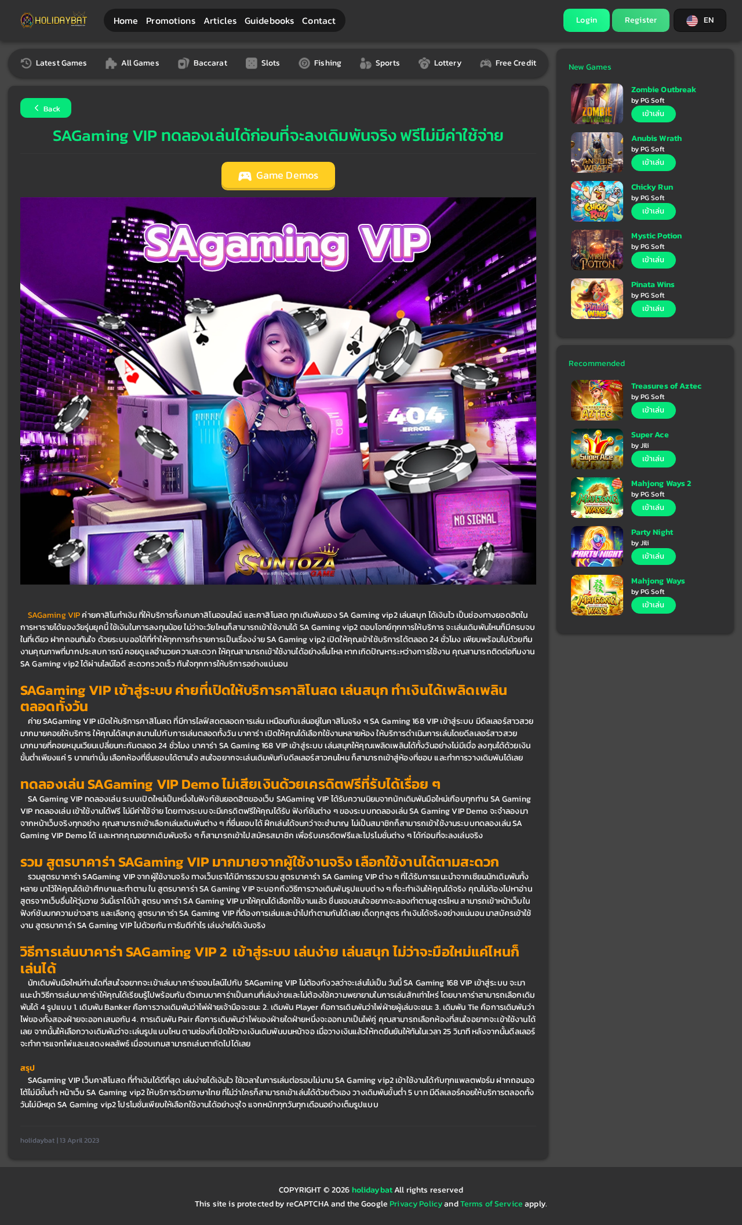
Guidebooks (269, 20)
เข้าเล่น (653, 113)
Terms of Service (491, 1204)
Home (126, 20)
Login (586, 20)
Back (51, 108)
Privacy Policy (416, 1204)
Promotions (170, 20)
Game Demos (286, 175)
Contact (319, 20)
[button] (700, 20)
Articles (220, 20)
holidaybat (373, 1190)
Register (641, 20)
